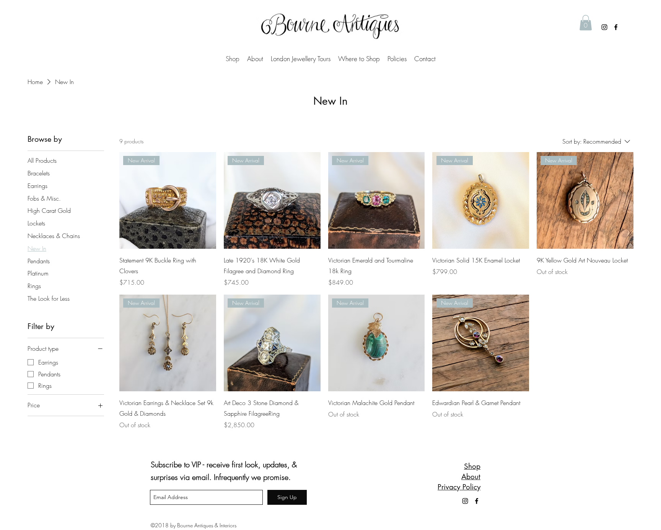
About (470, 476)
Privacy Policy (459, 487)
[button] (585, 23)
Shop (472, 466)
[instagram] (604, 27)
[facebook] (616, 27)
